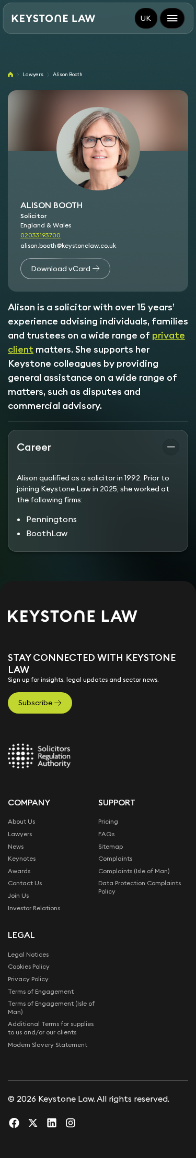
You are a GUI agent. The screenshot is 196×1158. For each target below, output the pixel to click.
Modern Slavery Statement (47, 1044)
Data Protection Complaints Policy (139, 887)
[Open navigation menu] (172, 18)
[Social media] (14, 1122)
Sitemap (110, 846)
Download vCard (60, 268)
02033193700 (40, 235)
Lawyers (32, 74)
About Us (21, 821)
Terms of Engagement (41, 991)
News (16, 846)
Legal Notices (28, 954)
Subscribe (35, 702)
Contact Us (25, 883)
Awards (19, 871)
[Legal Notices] (39, 756)
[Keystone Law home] (53, 18)
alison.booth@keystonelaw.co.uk (68, 245)
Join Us (18, 895)
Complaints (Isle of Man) (134, 871)
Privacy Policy (28, 979)
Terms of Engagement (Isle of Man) (51, 1007)
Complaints (115, 858)
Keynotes (22, 858)
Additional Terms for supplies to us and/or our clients (51, 1028)
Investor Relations (34, 908)
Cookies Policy (29, 966)
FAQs (106, 834)
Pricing (108, 821)
